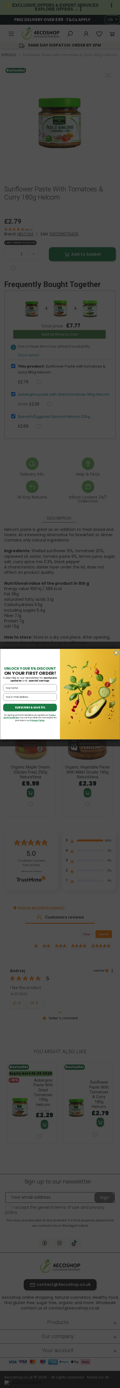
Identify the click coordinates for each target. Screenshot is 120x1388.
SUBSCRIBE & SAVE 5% (30, 707)
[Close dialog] (116, 652)
